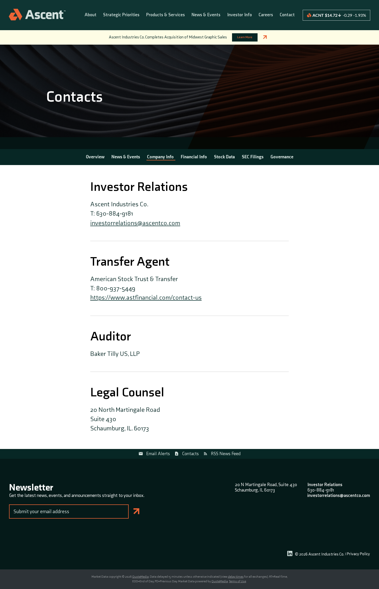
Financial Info (194, 157)
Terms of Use (237, 581)
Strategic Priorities (121, 15)
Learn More (244, 37)
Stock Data (224, 157)
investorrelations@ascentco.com (135, 223)
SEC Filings (252, 157)
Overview (95, 157)
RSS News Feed (226, 453)
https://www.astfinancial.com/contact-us (146, 298)
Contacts (190, 453)
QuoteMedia (140, 577)
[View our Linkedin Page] (289, 554)
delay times (236, 577)
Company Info (160, 157)
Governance (281, 157)
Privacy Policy (358, 554)
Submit (136, 511)
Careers (266, 15)
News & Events (206, 15)
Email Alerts (158, 453)
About (90, 15)
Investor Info (239, 15)
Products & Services (165, 15)
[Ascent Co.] (37, 15)
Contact (287, 15)
